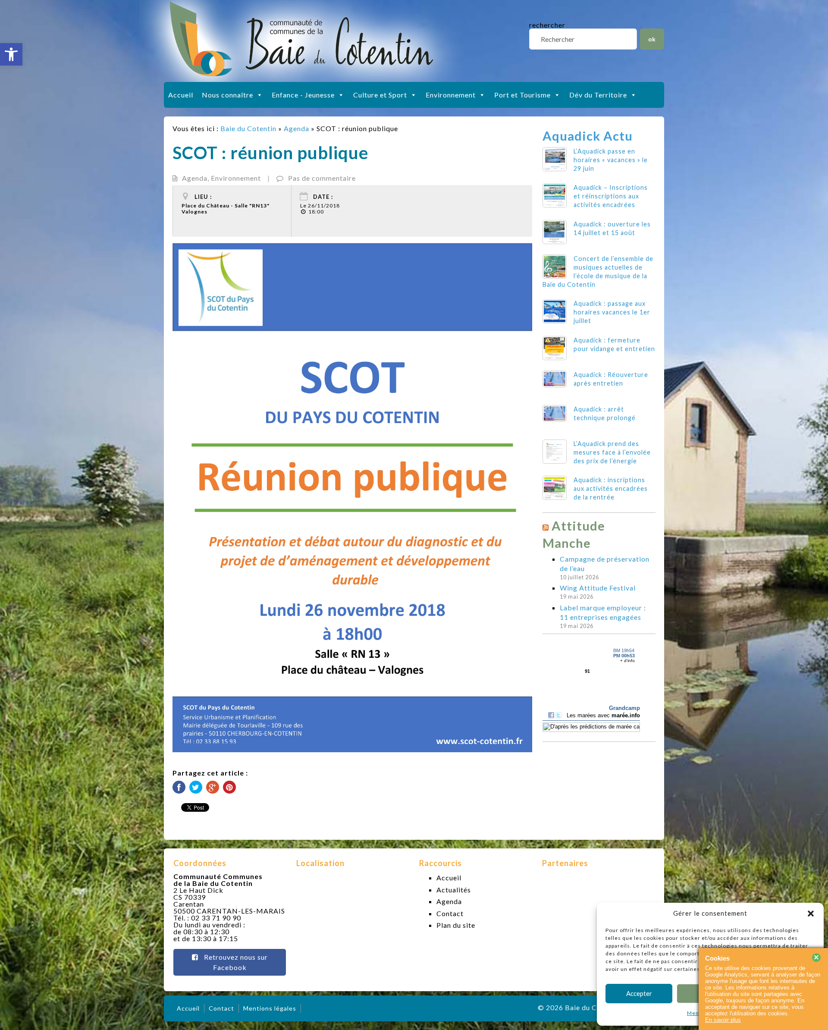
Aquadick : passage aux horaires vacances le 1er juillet (612, 312)
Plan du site (455, 925)
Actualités (453, 890)
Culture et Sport (380, 95)
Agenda (296, 128)
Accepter (639, 993)
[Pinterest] (229, 787)
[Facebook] (178, 787)
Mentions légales (269, 1008)
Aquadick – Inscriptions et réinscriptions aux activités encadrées (611, 196)
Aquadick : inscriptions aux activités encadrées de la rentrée (611, 488)
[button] (11, 54)
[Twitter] (195, 787)
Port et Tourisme (522, 95)
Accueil (180, 95)
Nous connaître (227, 95)
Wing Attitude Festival (598, 588)
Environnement (451, 95)
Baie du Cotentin (248, 128)
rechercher (547, 25)
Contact (450, 913)
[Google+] (212, 787)
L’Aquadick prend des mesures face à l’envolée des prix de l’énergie (612, 452)
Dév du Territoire (598, 95)
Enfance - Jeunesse (303, 95)
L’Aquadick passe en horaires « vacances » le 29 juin (611, 160)
